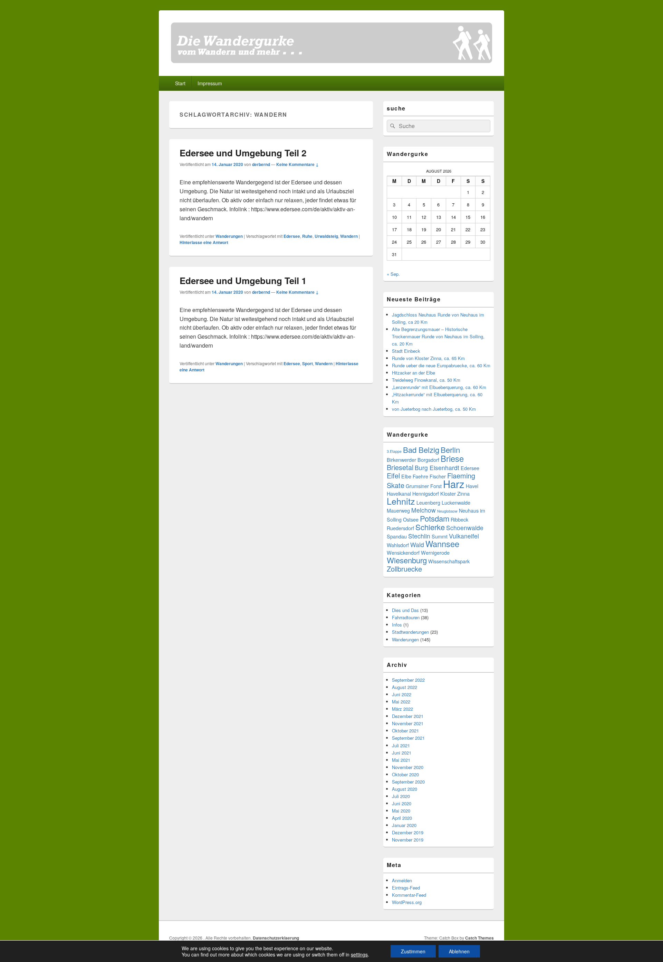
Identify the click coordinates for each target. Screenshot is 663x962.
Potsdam (434, 518)
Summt (440, 536)
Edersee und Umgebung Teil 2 (243, 152)
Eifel (393, 475)
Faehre (420, 476)
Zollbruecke (404, 569)
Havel (472, 485)
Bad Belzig (421, 449)
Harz (453, 483)
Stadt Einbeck (406, 351)
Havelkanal (399, 493)
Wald (417, 544)
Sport (307, 363)
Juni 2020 (401, 803)
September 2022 (408, 680)
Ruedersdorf (400, 528)
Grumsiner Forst (424, 485)
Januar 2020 (404, 825)
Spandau (397, 536)
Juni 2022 (401, 694)
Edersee (292, 236)
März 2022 (402, 709)
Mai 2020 (401, 810)
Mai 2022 (401, 701)
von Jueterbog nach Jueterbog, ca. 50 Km (434, 409)
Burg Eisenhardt (437, 467)
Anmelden (402, 880)
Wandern (349, 236)
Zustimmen (413, 951)
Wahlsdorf (398, 544)
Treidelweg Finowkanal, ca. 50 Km (426, 380)
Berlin (450, 449)
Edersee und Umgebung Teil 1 (243, 280)
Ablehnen (459, 951)
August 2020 (404, 789)
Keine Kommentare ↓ (297, 164)
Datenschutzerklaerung (276, 938)
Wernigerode (435, 552)
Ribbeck (459, 519)
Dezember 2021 (407, 716)
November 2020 (407, 767)
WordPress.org (407, 902)
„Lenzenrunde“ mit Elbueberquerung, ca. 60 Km (439, 387)
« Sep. (393, 274)
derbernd (261, 164)
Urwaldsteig (326, 236)
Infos (397, 624)
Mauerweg (398, 510)
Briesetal (400, 467)
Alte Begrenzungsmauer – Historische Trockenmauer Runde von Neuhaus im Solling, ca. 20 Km (438, 336)
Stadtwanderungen (410, 632)
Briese (452, 458)
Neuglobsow (447, 511)
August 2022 (404, 687)
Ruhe (307, 236)
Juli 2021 (401, 745)
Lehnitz (401, 501)
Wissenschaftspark (449, 561)
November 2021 (407, 723)
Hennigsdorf (425, 493)
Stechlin (419, 536)
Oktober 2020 (405, 774)
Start (180, 83)
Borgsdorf (428, 459)
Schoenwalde (464, 527)
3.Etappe (394, 451)
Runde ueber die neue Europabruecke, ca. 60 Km (441, 365)
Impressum (210, 83)
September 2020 (408, 781)
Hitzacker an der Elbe (413, 372)
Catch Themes (479, 938)
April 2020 (402, 818)
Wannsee (442, 544)
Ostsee (411, 519)
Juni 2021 (401, 752)
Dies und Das (405, 610)
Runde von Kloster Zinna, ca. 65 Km (428, 358)
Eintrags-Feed (406, 887)
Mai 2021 (401, 760)
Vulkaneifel (464, 536)
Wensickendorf (403, 552)
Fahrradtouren (406, 617)
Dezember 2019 (407, 832)
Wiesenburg (407, 560)
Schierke (430, 527)
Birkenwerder (401, 459)
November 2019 (407, 839)
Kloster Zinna (455, 493)
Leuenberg (428, 502)
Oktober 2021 (405, 730)
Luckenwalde (456, 502)
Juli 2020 (401, 796)
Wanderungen (229, 236)
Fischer (438, 476)
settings (359, 954)
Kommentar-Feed (409, 895)
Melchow (423, 510)
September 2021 (408, 738)
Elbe (406, 476)
